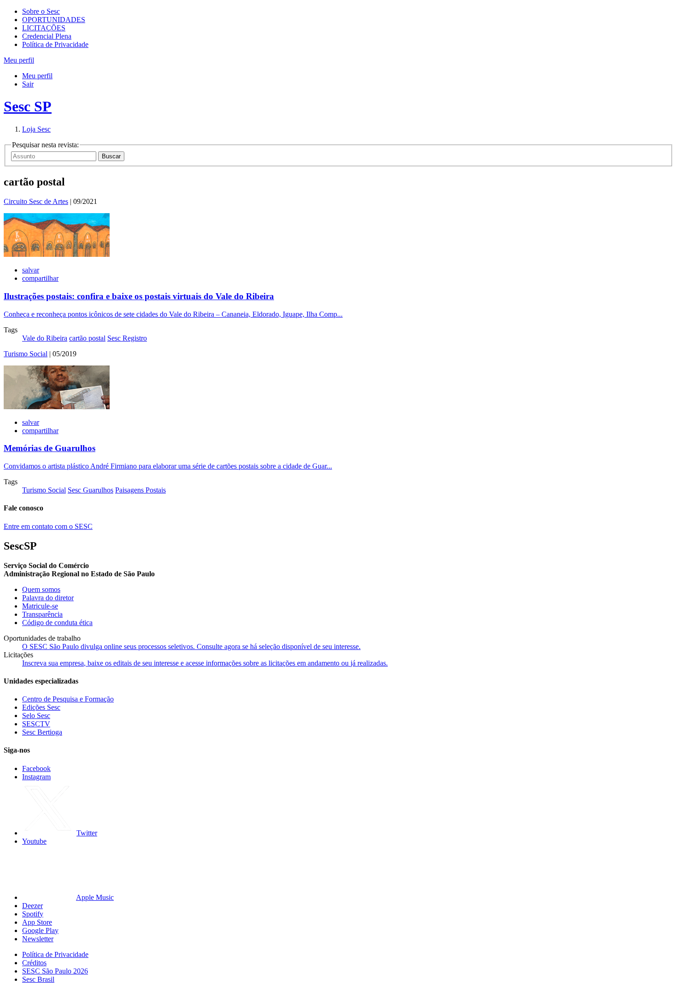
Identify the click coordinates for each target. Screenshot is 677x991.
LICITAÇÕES (43, 28)
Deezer (32, 906)
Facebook (36, 768)
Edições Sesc (41, 707)
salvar (30, 270)
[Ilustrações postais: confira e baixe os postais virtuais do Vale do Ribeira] (57, 254)
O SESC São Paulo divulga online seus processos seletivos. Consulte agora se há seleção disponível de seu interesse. (191, 646)
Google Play (40, 930)
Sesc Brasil (38, 979)
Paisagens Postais (140, 490)
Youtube (34, 841)
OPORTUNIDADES (53, 19)
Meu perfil (37, 76)
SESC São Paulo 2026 (55, 971)
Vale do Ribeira (44, 338)
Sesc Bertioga (42, 732)
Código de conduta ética (57, 622)
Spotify (32, 914)
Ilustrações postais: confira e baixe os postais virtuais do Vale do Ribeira (139, 296)
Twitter (86, 833)
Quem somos (41, 589)
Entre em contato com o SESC (48, 526)
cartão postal (87, 338)
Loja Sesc (36, 129)
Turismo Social (25, 354)
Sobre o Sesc (41, 11)
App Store (37, 922)
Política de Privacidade (55, 44)
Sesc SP (28, 106)
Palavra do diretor (48, 598)
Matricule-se (40, 606)
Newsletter (37, 939)
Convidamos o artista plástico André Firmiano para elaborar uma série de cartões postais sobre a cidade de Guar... (168, 466)
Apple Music (95, 897)
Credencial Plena (46, 36)
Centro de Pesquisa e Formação (68, 699)
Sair (28, 84)
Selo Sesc (36, 715)
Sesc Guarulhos (90, 490)
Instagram (36, 777)
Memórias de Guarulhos (49, 448)
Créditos (34, 963)
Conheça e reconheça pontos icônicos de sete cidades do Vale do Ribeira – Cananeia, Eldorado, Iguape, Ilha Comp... (173, 314)
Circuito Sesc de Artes (36, 201)
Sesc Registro (127, 338)
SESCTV (36, 724)
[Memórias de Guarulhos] (57, 407)
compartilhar (40, 278)
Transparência (42, 614)
